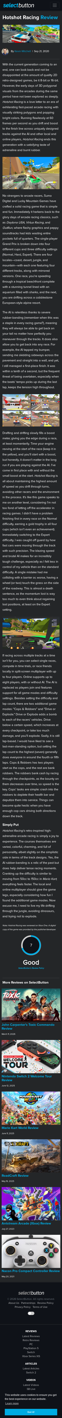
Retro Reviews (31, 1340)
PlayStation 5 (31, 1348)
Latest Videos (31, 1385)
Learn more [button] (12, 1403)
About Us (13, 1303)
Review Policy (45, 1303)
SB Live (31, 1389)
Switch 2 (31, 1372)
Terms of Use (40, 1307)
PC (31, 1344)
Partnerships (28, 1303)
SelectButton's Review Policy (31, 968)
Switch (31, 1352)
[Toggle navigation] (54, 5)
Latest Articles (31, 1368)
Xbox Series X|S (31, 1356)
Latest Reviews (31, 1336)
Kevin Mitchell (23, 51)
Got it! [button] (31, 1412)
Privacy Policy (23, 1307)
